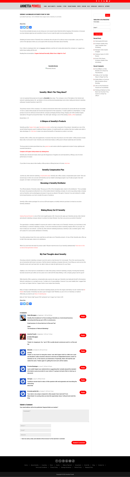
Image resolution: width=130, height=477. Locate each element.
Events (58, 465)
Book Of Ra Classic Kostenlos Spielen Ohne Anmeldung (101, 60)
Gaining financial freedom (26, 216)
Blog (93, 465)
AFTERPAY (107, 6)
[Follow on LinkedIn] (66, 461)
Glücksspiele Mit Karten (101, 41)
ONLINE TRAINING (72, 6)
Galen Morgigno (31, 315)
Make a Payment (67, 465)
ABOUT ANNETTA (51, 6)
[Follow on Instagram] (63, 461)
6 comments (58, 16)
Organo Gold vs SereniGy (49, 16)
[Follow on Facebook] (56, 461)
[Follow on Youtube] (70, 461)
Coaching (44, 465)
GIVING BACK (94, 6)
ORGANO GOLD (38, 16)
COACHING (59, 6)
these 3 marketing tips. (41, 294)
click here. (67, 163)
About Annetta (34, 465)
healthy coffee (71, 114)
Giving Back (78, 465)
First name (96, 21)
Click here (33, 131)
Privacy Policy (54, 467)
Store (51, 465)
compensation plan (45, 175)
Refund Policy (78, 467)
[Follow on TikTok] (73, 461)
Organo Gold (32, 127)
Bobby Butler (98, 79)
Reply (83, 316)
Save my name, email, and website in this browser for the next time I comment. (43, 438)
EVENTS (79, 6)
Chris (96, 85)
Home (45, 6)
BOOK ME (84, 6)
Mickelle (29, 350)
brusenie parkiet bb (32, 391)
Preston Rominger (32, 366)
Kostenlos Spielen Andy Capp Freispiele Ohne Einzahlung (101, 45)
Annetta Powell (24, 16)
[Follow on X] (60, 461)
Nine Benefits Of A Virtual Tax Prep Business (101, 70)
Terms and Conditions (41, 467)
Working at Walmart (100, 90)
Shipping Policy (89, 467)
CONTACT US (101, 6)
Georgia (29, 379)
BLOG (88, 6)
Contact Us (101, 465)
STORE (64, 6)
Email (95, 27)
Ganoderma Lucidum (44, 127)
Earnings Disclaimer (66, 467)
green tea (47, 146)
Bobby (97, 75)
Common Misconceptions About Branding (102, 81)
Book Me (86, 465)
